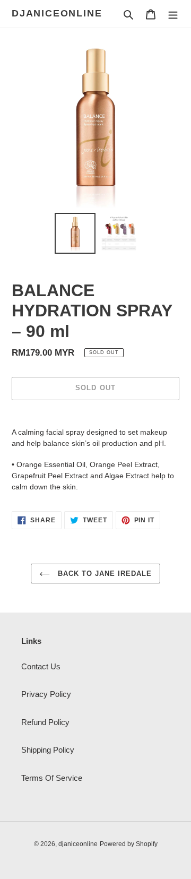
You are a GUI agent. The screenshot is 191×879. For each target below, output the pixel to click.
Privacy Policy (46, 694)
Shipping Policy (47, 749)
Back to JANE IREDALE (103, 574)
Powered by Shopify (129, 844)
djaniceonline (57, 13)
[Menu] (173, 14)
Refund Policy (45, 722)
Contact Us (40, 666)
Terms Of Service (51, 777)
